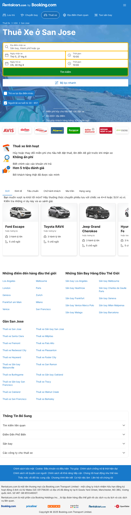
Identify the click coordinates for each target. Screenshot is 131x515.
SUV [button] (7, 191)
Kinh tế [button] (18, 191)
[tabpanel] (65, 228)
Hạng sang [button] (85, 191)
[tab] (7, 191)
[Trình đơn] (124, 5)
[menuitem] (8, 15)
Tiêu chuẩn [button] (33, 191)
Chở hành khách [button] (52, 191)
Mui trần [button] (70, 191)
